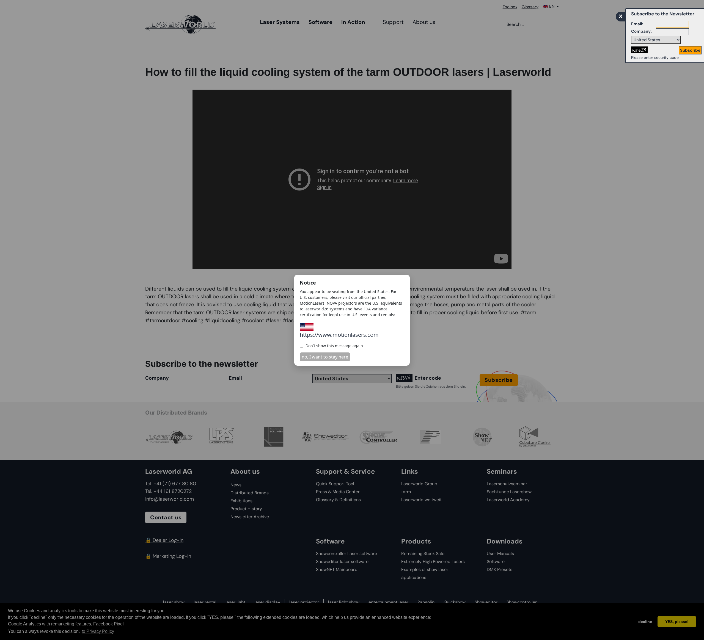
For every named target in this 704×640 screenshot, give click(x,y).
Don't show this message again (334, 345)
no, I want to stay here (325, 357)
